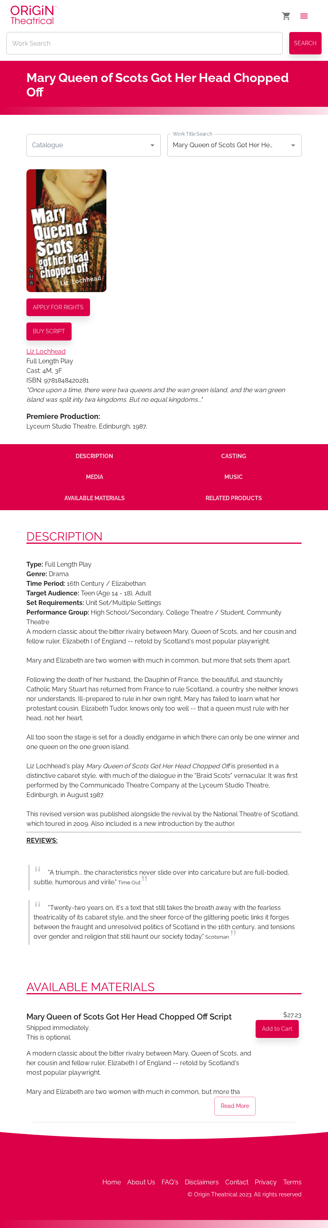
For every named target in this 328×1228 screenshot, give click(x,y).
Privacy (266, 1182)
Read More (235, 1106)
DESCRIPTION (94, 456)
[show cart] (286, 16)
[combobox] (87, 145)
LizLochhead (46, 351)
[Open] (152, 145)
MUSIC (233, 477)
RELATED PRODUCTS (234, 498)
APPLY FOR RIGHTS (58, 307)
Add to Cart (277, 1029)
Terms (292, 1182)
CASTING (233, 456)
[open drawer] (304, 16)
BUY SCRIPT (49, 331)
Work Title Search (192, 133)
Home (111, 1182)
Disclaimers (202, 1182)
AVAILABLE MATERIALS (94, 498)
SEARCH (305, 43)
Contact (236, 1182)
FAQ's (170, 1182)
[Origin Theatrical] (34, 16)
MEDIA (94, 477)
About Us (141, 1182)
